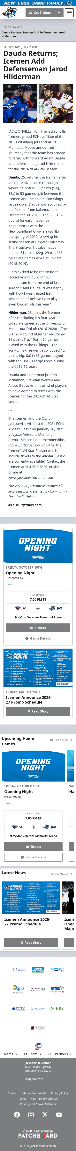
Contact (13, 1093)
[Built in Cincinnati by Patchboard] (38, 1133)
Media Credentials (34, 1093)
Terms (22, 1098)
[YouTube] (59, 1114)
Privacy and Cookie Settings (38, 1104)
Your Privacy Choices (44, 1098)
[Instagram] (31, 1114)
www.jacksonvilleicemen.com (31, 477)
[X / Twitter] (45, 1114)
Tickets (40, 628)
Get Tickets (42, 13)
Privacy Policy (59, 1093)
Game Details (40, 638)
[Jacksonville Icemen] (9, 12)
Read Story (40, 711)
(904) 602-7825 (34, 1079)
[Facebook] (16, 1114)
